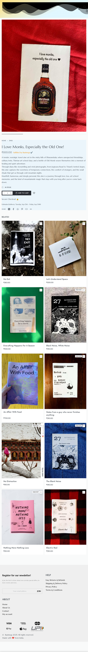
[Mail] (26, 209)
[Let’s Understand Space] (65, 248)
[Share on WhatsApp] (18, 209)
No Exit (6, 279)
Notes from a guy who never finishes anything (63, 413)
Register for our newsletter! (16, 575)
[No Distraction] (22, 450)
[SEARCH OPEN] (84, 7)
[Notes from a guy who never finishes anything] (65, 381)
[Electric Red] (65, 517)
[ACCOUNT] (86, 9)
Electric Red (51, 547)
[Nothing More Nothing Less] (22, 517)
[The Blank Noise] (65, 450)
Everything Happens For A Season (19, 345)
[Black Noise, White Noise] (65, 315)
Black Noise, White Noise (58, 345)
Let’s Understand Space (57, 279)
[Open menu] (79, 9)
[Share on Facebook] (13, 209)
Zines (11, 140)
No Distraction (10, 481)
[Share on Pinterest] (22, 209)
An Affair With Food (12, 411)
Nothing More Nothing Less (16, 547)
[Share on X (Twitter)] (9, 209)
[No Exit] (22, 248)
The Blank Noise (53, 481)
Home (4, 140)
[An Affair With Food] (22, 381)
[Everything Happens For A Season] (22, 315)
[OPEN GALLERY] (44, 76)
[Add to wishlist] (34, 193)
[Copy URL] (31, 209)
